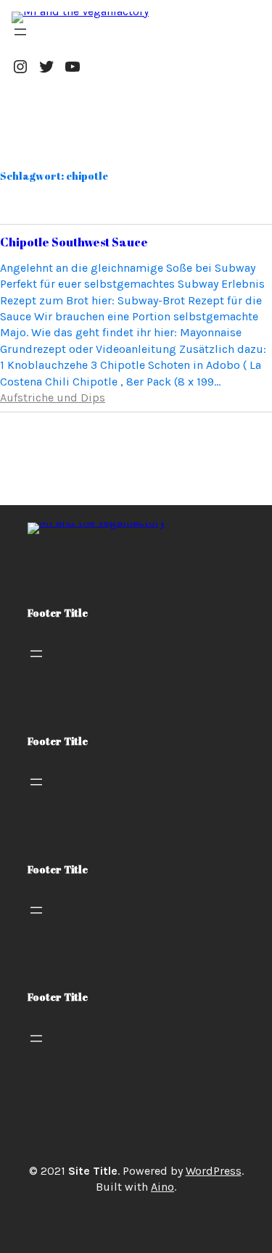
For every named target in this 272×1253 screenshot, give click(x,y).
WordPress (214, 1171)
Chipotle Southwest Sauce (74, 242)
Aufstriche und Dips (52, 397)
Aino (162, 1187)
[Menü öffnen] (20, 32)
